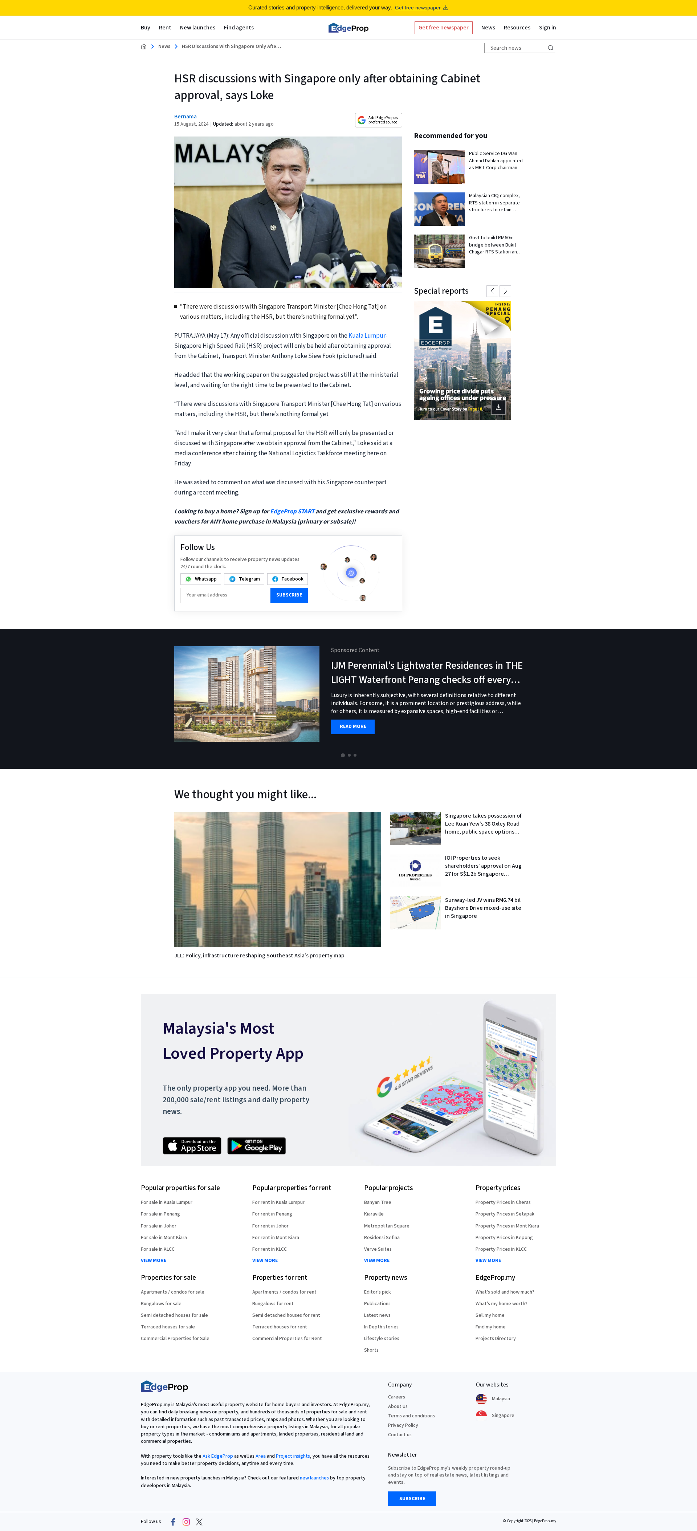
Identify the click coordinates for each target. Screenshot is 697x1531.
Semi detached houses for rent (286, 1315)
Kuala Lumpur (367, 335)
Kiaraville (374, 1214)
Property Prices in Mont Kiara (507, 1226)
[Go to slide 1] (343, 755)
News (164, 46)
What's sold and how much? (505, 1292)
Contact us (400, 1434)
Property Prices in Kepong (504, 1237)
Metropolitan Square (386, 1226)
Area (261, 1456)
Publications (377, 1303)
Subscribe (289, 595)
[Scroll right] (688, 699)
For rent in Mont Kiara (275, 1237)
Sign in (547, 28)
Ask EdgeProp (218, 1456)
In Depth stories (381, 1327)
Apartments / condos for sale (172, 1292)
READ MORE (353, 726)
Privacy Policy (403, 1425)
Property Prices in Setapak (505, 1214)
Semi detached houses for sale (174, 1315)
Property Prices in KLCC (501, 1249)
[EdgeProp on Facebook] (173, 1522)
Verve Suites (378, 1249)
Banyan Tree (377, 1202)
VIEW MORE (153, 1260)
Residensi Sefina (382, 1237)
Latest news (377, 1315)
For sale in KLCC (158, 1249)
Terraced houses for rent (279, 1327)
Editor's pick (377, 1292)
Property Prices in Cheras (503, 1202)
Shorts (371, 1350)
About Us (398, 1406)
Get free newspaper (418, 8)
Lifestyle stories (381, 1338)
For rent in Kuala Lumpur (278, 1202)
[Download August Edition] (462, 360)
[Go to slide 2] (349, 755)
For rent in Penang (272, 1214)
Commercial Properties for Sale (175, 1338)
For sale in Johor (158, 1226)
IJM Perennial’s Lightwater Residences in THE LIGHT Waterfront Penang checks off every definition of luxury (427, 679)
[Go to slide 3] (355, 755)
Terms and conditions (411, 1416)
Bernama (185, 117)
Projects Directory (496, 1338)
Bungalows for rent (273, 1303)
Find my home (491, 1327)
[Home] (348, 28)
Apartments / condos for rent (284, 1292)
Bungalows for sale (161, 1303)
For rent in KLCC (269, 1249)
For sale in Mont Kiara (164, 1237)
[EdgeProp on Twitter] (199, 1522)
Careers (396, 1397)
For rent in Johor (270, 1226)
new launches (314, 1478)
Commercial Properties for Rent (287, 1338)
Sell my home (490, 1315)
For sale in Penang (160, 1214)
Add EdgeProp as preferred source (383, 120)
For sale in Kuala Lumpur (166, 1202)
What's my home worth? (501, 1303)
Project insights (293, 1456)
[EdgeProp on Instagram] (186, 1522)
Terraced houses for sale (168, 1327)
